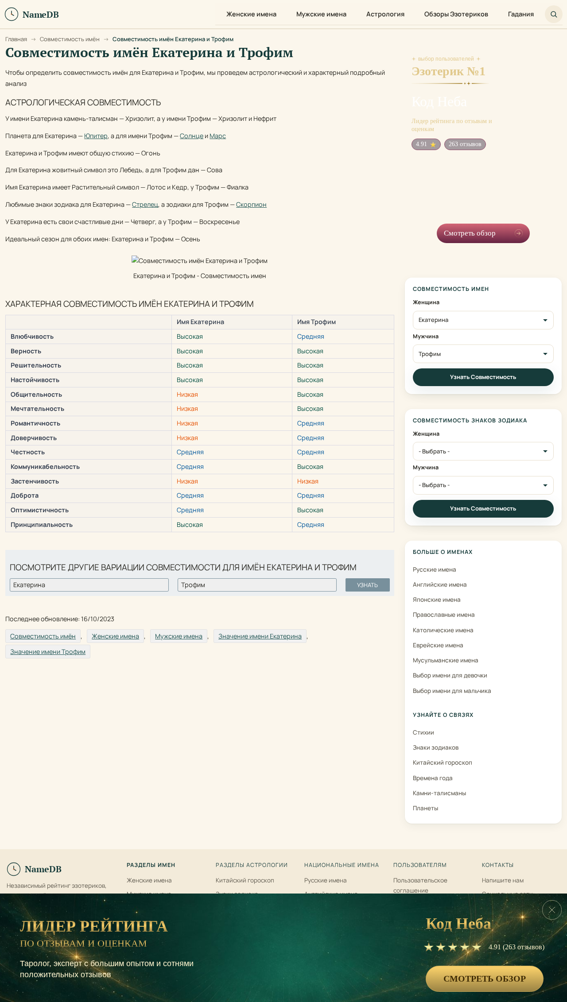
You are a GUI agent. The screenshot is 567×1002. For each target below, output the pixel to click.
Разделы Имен (151, 865)
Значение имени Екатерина (260, 636)
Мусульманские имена (445, 660)
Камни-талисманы (439, 793)
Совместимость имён (43, 636)
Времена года (433, 778)
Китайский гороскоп (442, 762)
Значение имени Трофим (47, 651)
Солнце (191, 136)
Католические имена (443, 630)
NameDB (43, 869)
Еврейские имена (438, 645)
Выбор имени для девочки (450, 675)
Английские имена (440, 584)
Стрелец (145, 204)
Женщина (426, 302)
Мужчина (426, 336)
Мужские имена (178, 636)
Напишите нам (503, 880)
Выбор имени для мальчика (452, 691)
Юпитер (96, 136)
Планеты (425, 808)
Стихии (423, 732)
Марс (218, 136)
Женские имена (115, 636)
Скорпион (251, 204)
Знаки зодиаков (435, 747)
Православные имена (444, 615)
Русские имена (434, 569)
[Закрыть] (552, 910)
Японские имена (437, 600)
